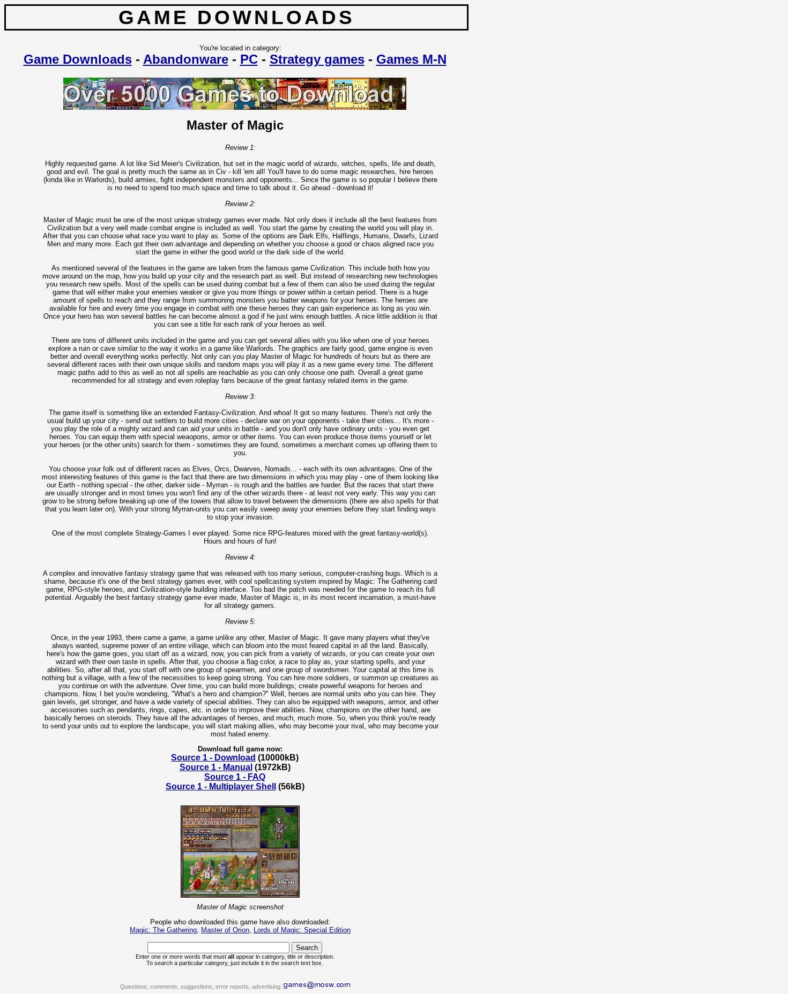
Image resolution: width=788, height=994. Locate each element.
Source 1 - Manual (216, 767)
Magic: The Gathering (163, 930)
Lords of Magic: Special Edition (302, 930)
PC (249, 59)
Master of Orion (225, 930)
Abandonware (185, 59)
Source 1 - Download (213, 757)
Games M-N (411, 59)
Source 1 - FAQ (234, 776)
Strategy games (317, 59)
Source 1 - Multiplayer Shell (221, 786)
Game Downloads (78, 59)
